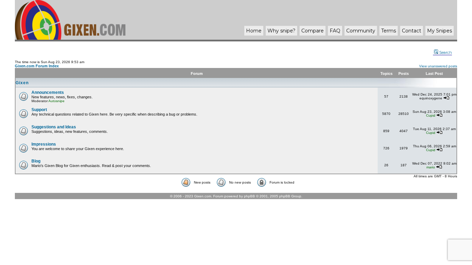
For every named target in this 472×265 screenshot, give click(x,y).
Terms (388, 31)
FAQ (335, 31)
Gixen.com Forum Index (37, 66)
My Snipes (439, 31)
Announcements (47, 92)
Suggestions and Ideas (53, 127)
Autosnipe (56, 101)
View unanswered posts (438, 66)
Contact (411, 31)
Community (360, 31)
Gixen (22, 82)
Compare (312, 31)
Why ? (281, 31)
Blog (35, 161)
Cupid (430, 115)
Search (445, 52)
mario (430, 167)
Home (254, 31)
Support (39, 109)
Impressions (43, 144)
